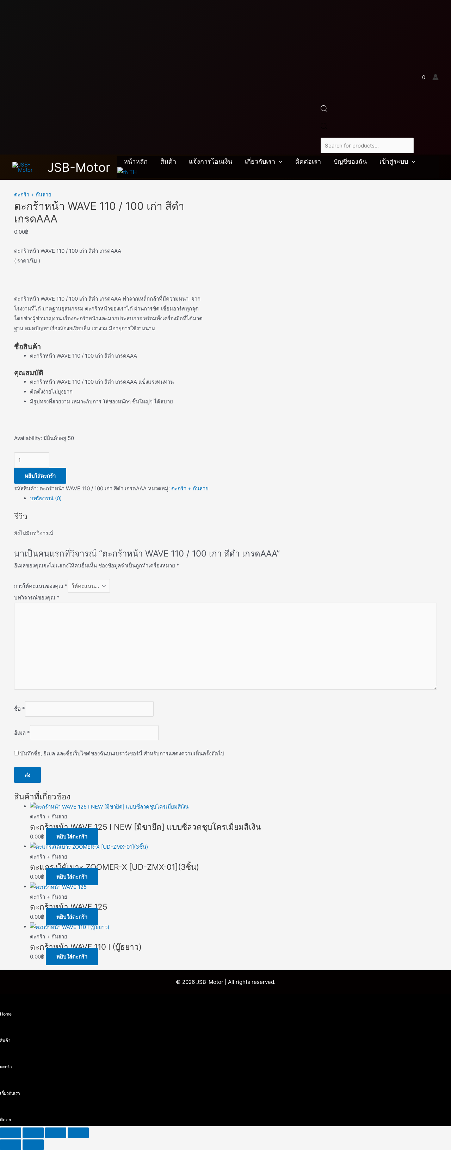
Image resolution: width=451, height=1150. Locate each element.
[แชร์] (55, 1132)
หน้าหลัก (136, 161)
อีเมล (22, 732)
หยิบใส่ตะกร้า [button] (71, 836)
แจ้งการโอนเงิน (210, 161)
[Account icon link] (435, 77)
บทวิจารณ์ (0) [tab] (46, 498)
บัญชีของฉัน (350, 161)
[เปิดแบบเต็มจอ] (33, 1132)
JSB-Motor (78, 167)
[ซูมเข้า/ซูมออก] (10, 1132)
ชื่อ (19, 708)
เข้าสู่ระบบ (393, 161)
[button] (279, 161)
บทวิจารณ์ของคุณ (37, 597)
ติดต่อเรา (308, 161)
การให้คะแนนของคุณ (41, 586)
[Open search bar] (324, 110)
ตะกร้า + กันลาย (32, 194)
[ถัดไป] (33, 1144)
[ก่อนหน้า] (10, 1144)
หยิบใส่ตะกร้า (40, 475)
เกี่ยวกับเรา (260, 161)
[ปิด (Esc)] (78, 1132)
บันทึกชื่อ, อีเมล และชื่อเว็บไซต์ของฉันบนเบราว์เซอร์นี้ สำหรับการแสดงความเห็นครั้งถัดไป (122, 753)
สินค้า (168, 161)
